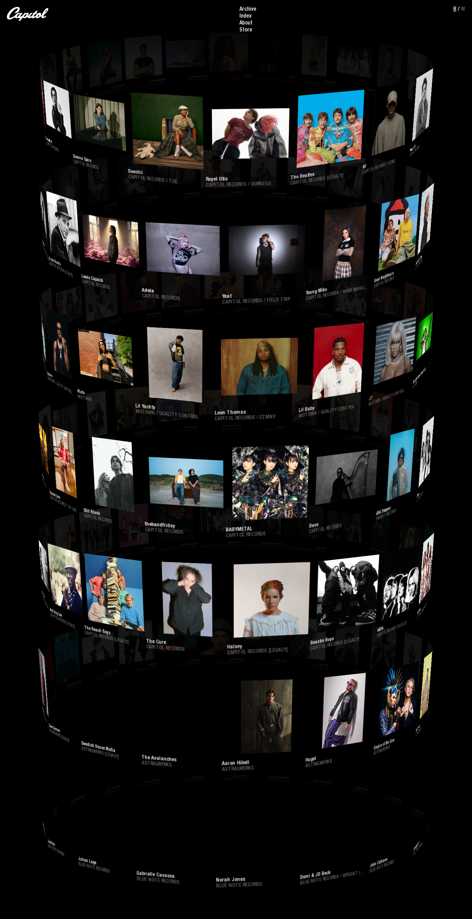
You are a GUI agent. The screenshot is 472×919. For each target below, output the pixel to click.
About (246, 23)
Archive (247, 9)
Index (245, 16)
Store (245, 30)
